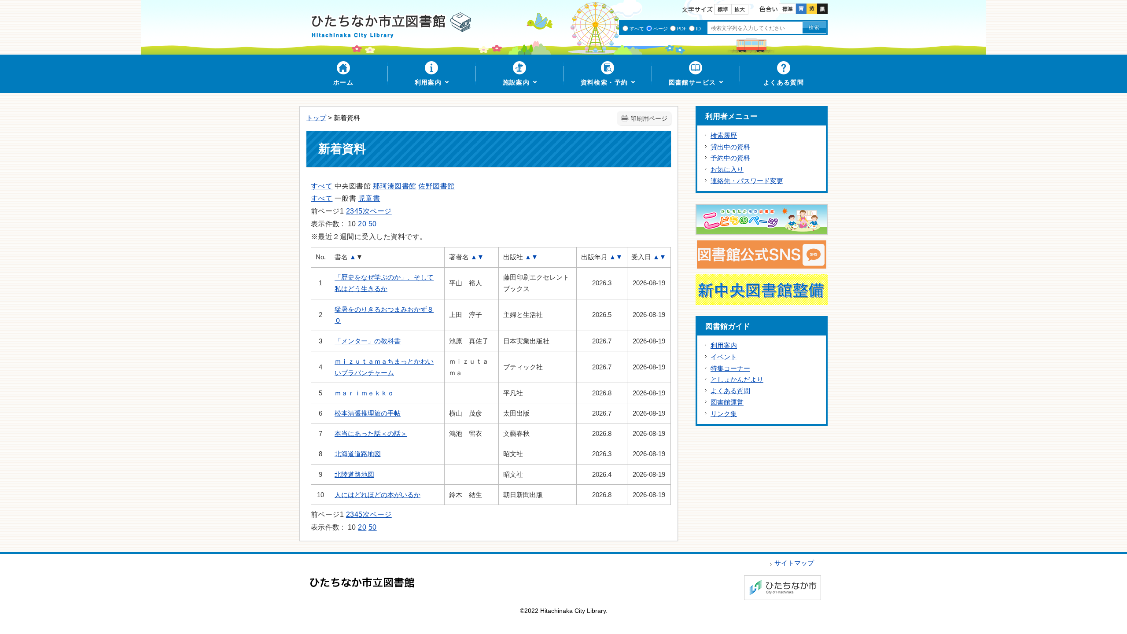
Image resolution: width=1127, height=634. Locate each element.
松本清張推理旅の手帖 (368, 413)
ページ (660, 28)
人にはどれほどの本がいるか (377, 494)
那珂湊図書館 (394, 186)
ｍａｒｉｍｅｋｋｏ (364, 393)
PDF (682, 28)
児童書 (369, 198)
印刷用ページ (648, 118)
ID (698, 28)
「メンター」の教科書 (368, 341)
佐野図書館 (436, 186)
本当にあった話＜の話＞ (371, 433)
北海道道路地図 (358, 453)
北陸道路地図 (354, 474)
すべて (637, 28)
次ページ (377, 211)
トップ (316, 118)
